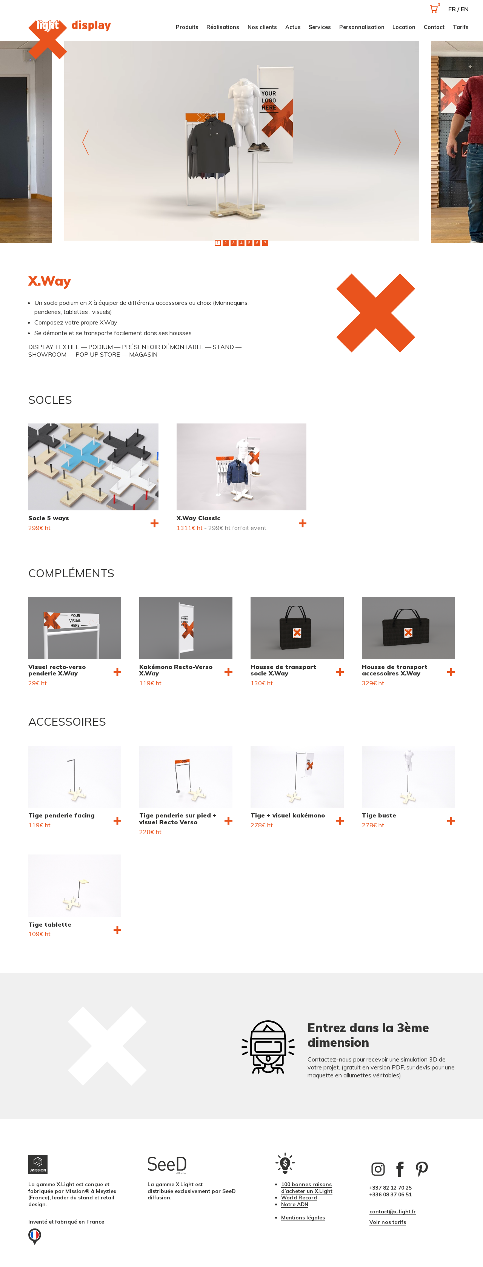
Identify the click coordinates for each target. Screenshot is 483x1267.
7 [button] (265, 243)
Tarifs (461, 27)
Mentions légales (303, 1217)
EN (465, 9)
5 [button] (249, 243)
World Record (299, 1197)
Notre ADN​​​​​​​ (294, 1204)
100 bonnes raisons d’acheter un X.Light (306, 1187)
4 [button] (241, 243)
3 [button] (233, 243)
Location (403, 27)
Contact (434, 27)
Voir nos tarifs (387, 1222)
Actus (293, 27)
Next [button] (397, 142)
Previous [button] (85, 142)
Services (320, 27)
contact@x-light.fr (392, 1211)
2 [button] (226, 243)
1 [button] (218, 243)
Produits (187, 27)
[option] (241, 142)
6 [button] (257, 243)
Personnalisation (362, 27)
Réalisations (222, 27)
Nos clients (262, 27)
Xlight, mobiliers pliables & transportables (81, 39)
